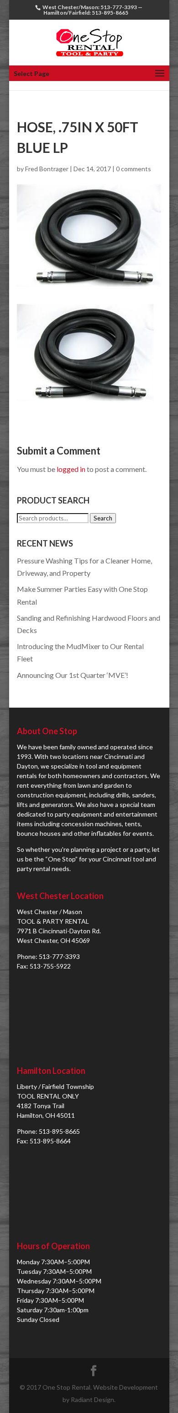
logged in (71, 469)
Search (103, 518)
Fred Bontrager (46, 169)
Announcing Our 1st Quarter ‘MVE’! (72, 675)
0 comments (133, 169)
